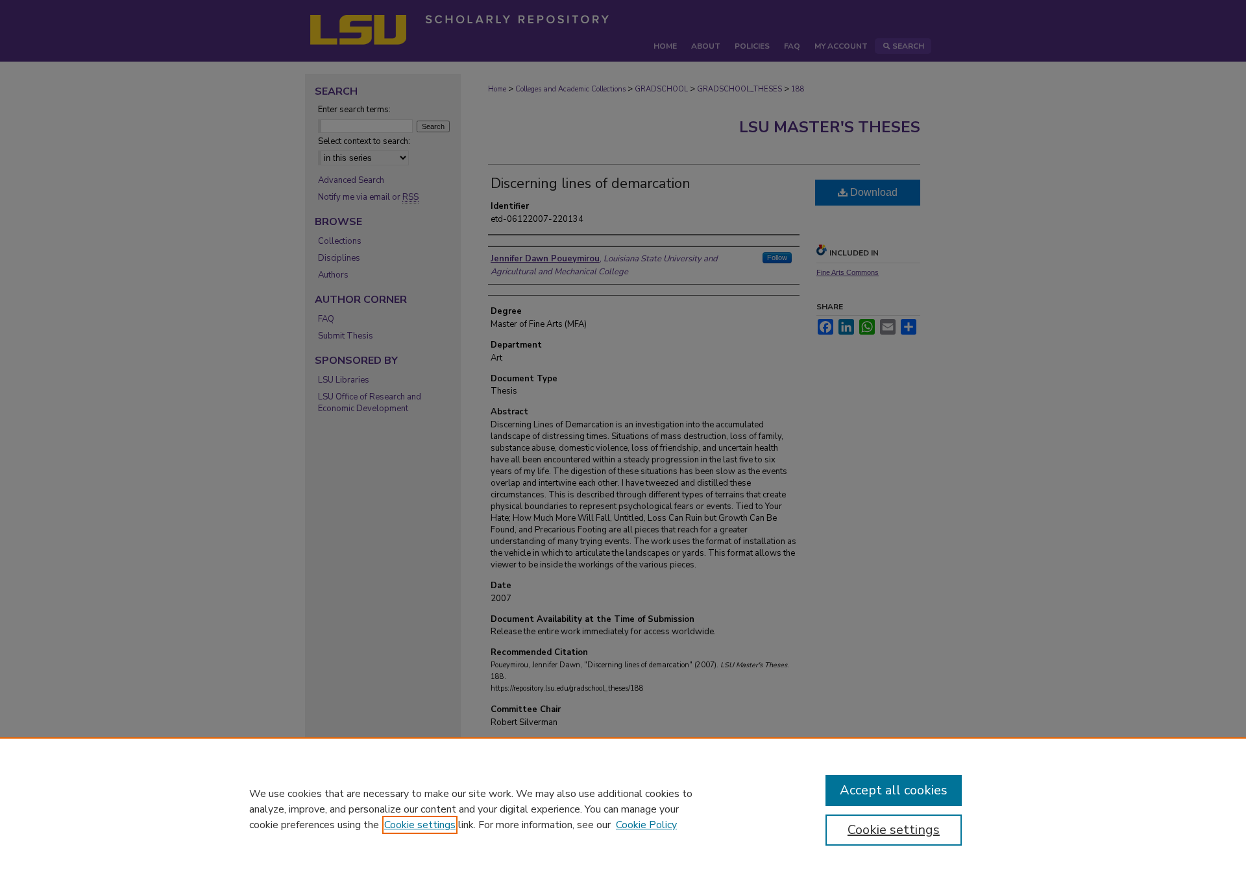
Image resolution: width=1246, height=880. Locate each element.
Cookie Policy (646, 825)
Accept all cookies (893, 790)
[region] (623, 808)
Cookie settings (420, 825)
